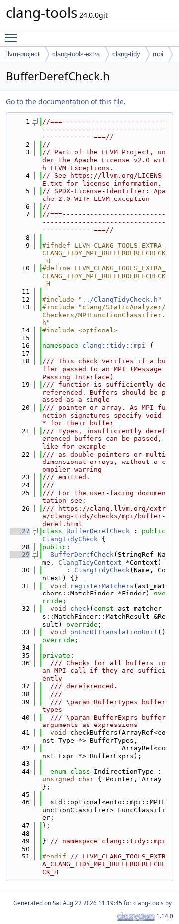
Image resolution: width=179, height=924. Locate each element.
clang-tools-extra (76, 54)
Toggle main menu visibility (13, 37)
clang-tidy (126, 54)
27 (20, 531)
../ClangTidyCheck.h (120, 299)
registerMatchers (102, 586)
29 (20, 554)
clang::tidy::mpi (114, 345)
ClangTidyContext (90, 562)
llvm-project (23, 54)
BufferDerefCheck (98, 531)
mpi (158, 54)
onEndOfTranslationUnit (114, 632)
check (80, 608)
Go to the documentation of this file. (66, 101)
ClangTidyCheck (70, 539)
